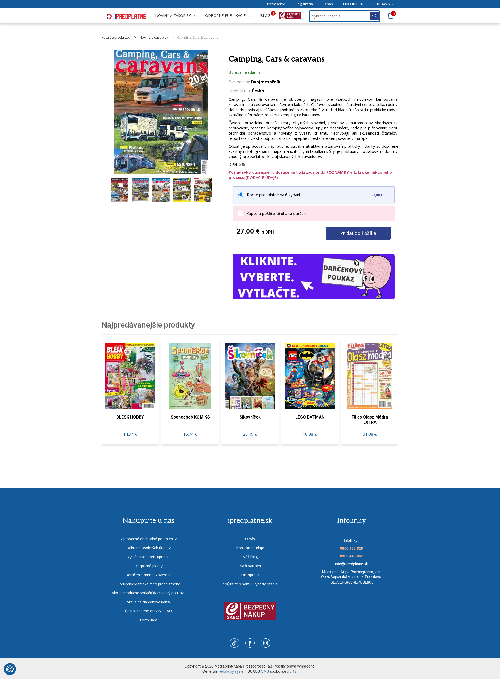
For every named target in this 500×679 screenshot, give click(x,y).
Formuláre (148, 619)
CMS (265, 671)
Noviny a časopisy (154, 37)
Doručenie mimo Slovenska (148, 574)
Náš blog (250, 556)
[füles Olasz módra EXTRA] (370, 376)
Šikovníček (250, 417)
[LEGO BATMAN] (310, 376)
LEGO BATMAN (309, 417)
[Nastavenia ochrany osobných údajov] (10, 669)
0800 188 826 (353, 4)
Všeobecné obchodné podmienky (149, 538)
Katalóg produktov (116, 37)
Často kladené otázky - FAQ (148, 610)
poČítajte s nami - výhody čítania (250, 583)
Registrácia (304, 4)
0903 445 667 (383, 4)
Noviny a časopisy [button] (173, 15)
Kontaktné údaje (250, 547)
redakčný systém (233, 671)
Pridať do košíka (358, 233)
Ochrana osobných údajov (148, 547)
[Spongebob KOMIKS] (190, 376)
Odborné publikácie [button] (226, 15)
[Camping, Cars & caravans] (161, 112)
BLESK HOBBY (130, 417)
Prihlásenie (276, 4)
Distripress (250, 574)
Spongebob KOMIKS (190, 417)
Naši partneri (250, 565)
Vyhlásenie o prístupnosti (149, 556)
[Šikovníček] (250, 376)
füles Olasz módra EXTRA (370, 420)
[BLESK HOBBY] (130, 376)
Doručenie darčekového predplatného (148, 583)
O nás (328, 4)
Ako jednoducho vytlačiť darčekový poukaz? (148, 592)
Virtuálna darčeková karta (148, 601)
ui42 (293, 671)
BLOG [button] (267, 14)
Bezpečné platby (148, 565)
